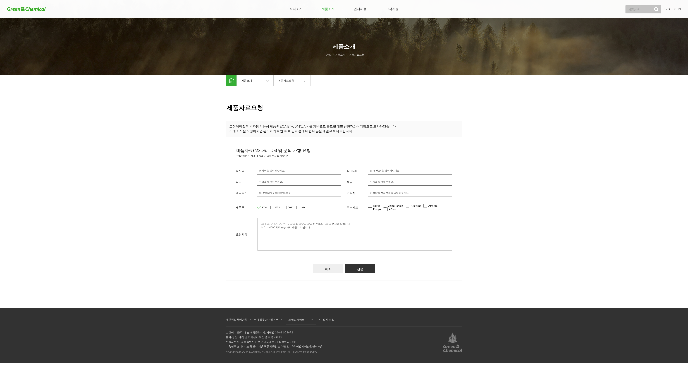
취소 (328, 269)
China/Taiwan (395, 205)
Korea (376, 205)
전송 (360, 269)
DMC (291, 207)
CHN (677, 9)
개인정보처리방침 (236, 319)
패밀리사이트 (296, 319)
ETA (277, 207)
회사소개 (296, 9)
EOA (265, 207)
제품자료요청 (286, 80)
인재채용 (360, 9)
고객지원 (392, 9)
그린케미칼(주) (26, 9)
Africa (392, 209)
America (433, 205)
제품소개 (328, 9)
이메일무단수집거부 (266, 319)
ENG (666, 9)
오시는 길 (328, 319)
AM (303, 207)
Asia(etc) (416, 205)
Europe (377, 209)
